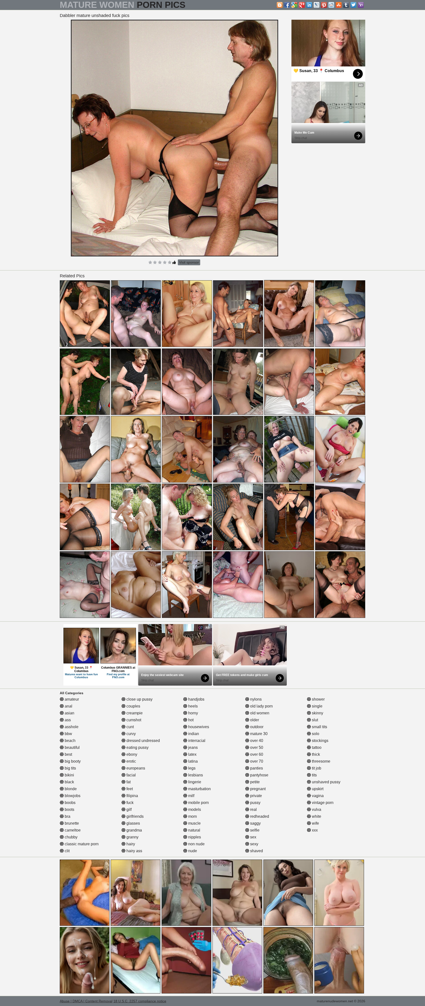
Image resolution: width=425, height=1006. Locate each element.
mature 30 (258, 734)
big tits (70, 768)
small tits (319, 727)
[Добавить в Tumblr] (346, 5)
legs (191, 768)
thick (315, 754)
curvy (130, 734)
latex (192, 754)
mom (192, 816)
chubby (70, 837)
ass (67, 720)
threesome (320, 761)
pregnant (257, 789)
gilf (128, 809)
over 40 (256, 741)
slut (314, 720)
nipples (194, 837)
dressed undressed (142, 741)
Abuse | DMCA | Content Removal (86, 1001)
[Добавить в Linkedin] (309, 5)
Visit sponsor (189, 262)
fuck (129, 803)
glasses (132, 823)
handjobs (195, 699)
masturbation (199, 789)
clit (67, 851)
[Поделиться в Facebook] (287, 5)
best (68, 754)
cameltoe (72, 830)
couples (132, 706)
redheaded (259, 816)
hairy (130, 844)
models (194, 809)
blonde (70, 789)
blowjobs (72, 796)
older (254, 720)
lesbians (195, 775)
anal (68, 706)
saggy (255, 823)
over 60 (256, 754)
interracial (196, 741)
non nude (196, 844)
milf (190, 796)
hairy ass (133, 851)
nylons (255, 699)
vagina (317, 796)
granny (131, 837)
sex (252, 837)
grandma (133, 830)
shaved (256, 851)
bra (67, 816)
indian (193, 734)
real (253, 809)
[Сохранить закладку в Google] (294, 5)
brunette (71, 823)
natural (193, 830)
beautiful (72, 747)
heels (192, 706)
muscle (194, 823)
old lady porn (261, 706)
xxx (314, 830)
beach (70, 741)
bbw (68, 734)
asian (69, 713)
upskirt (317, 789)
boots (69, 809)
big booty (72, 761)
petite (254, 782)
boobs (70, 803)
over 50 (256, 747)
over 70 (256, 761)
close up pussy (138, 699)
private (255, 796)
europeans (135, 768)
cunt (129, 727)
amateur (71, 699)
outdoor (256, 727)
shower (318, 699)
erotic (130, 761)
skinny (317, 713)
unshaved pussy (325, 782)
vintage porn (322, 803)
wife (315, 823)
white (316, 816)
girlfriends (134, 816)
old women (259, 713)
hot (190, 720)
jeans (192, 747)
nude (192, 851)
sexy (253, 844)
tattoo (316, 747)
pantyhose (258, 775)
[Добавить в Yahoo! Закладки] (361, 5)
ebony (131, 754)
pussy (254, 803)
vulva (316, 809)
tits (314, 775)
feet (129, 789)
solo (315, 734)
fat (128, 782)
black (69, 782)
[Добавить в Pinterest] (324, 5)
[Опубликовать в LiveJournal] (316, 5)
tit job (316, 768)
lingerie (194, 782)
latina (192, 761)
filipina (131, 796)
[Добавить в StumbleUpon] (339, 5)
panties (256, 768)
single (316, 706)
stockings (319, 741)
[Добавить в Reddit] (331, 5)
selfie (254, 830)
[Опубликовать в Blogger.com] (280, 5)
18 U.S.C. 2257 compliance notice (139, 1001)
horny (192, 713)
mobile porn (198, 803)
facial (130, 775)
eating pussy (137, 747)
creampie (134, 713)
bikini (69, 775)
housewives (198, 727)
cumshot (133, 720)
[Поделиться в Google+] (302, 5)
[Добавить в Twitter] (353, 5)
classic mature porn (81, 844)
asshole (71, 727)
